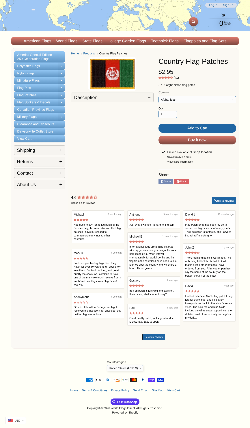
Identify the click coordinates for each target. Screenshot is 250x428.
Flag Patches (41, 96)
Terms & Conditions (94, 390)
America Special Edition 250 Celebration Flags (34, 57)
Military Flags (41, 118)
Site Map (157, 390)
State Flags (92, 41)
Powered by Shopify (125, 412)
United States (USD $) (123, 368)
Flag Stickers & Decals (41, 103)
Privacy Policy (120, 390)
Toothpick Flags (165, 41)
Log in (213, 5)
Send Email (140, 390)
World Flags (66, 41)
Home (75, 53)
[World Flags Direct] (23, 21)
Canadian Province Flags (35, 109)
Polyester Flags (41, 67)
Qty (160, 108)
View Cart (24, 138)
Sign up (228, 5)
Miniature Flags (41, 81)
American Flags (37, 41)
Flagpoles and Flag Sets (205, 41)
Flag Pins (41, 89)
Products (89, 53)
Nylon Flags (41, 74)
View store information (180, 161)
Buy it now (197, 140)
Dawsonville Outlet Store (35, 131)
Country (163, 92)
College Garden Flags (126, 41)
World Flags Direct (123, 408)
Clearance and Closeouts (35, 124)
